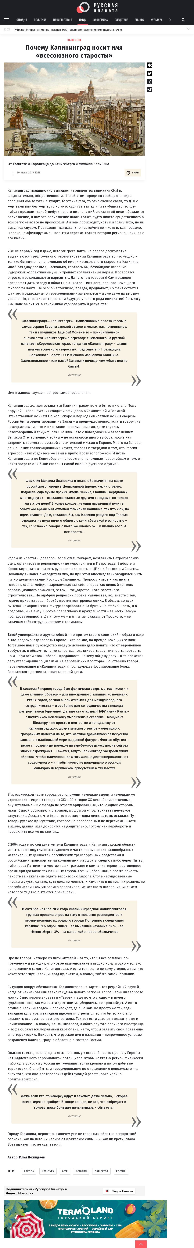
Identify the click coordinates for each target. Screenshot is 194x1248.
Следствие (121, 20)
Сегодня (21, 20)
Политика (40, 20)
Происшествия (62, 20)
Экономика (100, 20)
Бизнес (139, 20)
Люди (83, 20)
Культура (157, 20)
